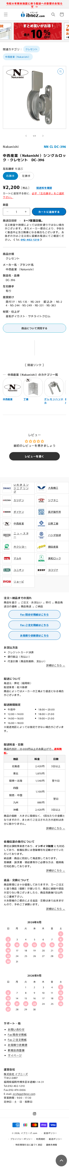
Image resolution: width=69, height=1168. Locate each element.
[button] (6, 14)
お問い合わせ (16, 1029)
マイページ (15, 1055)
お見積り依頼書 (17, 1045)
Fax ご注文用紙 (17, 1040)
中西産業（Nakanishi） (17, 56)
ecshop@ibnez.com (24, 1094)
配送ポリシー (55, 1138)
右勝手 (10, 176)
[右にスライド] (43, 136)
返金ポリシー (50, 1132)
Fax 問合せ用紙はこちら (34, 614)
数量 (5, 205)
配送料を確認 (44, 188)
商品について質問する (34, 328)
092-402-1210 (30, 239)
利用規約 (40, 1138)
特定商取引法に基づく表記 (29, 1144)
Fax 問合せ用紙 (17, 1034)
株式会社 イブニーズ (16, 1074)
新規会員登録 (16, 1050)
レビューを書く (34, 456)
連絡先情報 (51, 1144)
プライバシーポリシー (21, 1138)
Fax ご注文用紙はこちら (34, 625)
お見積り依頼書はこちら (34, 635)
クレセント (31, 49)
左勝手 (26, 176)
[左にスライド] (26, 136)
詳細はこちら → (55, 665)
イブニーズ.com (29, 1132)
